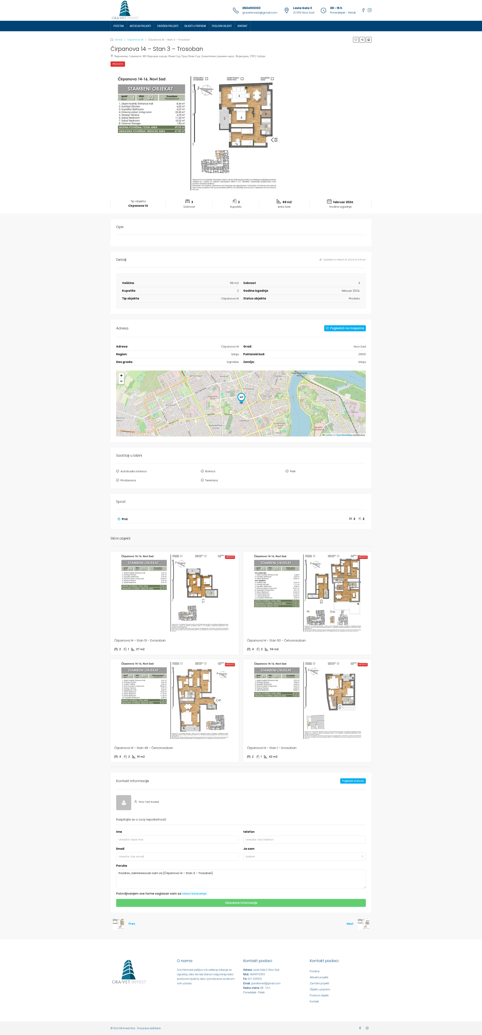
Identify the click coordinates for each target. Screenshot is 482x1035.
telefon (248, 832)
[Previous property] (118, 923)
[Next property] (363, 923)
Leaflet (328, 434)
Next (350, 924)
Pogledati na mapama (346, 328)
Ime (119, 832)
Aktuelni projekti (140, 26)
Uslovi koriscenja (194, 894)
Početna (119, 26)
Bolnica (210, 471)
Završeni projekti (167, 26)
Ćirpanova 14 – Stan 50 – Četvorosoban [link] (276, 640)
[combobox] (304, 856)
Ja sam (248, 849)
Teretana (211, 480)
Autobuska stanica (133, 471)
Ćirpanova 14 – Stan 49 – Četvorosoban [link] (143, 748)
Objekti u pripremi (195, 26)
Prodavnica (128, 480)
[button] (356, 40)
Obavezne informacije (241, 903)
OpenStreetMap (344, 434)
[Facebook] (361, 1028)
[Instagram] (368, 1028)
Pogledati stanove (353, 780)
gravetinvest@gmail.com (259, 13)
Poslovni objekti (222, 26)
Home (118, 39)
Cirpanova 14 (135, 39)
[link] (175, 593)
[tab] (241, 519)
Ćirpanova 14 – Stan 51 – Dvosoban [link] (140, 640)
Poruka (121, 866)
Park (293, 471)
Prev (132, 924)
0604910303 (251, 8)
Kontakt (242, 26)
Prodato (117, 64)
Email (120, 849)
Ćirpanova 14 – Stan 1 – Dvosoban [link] (272, 748)
